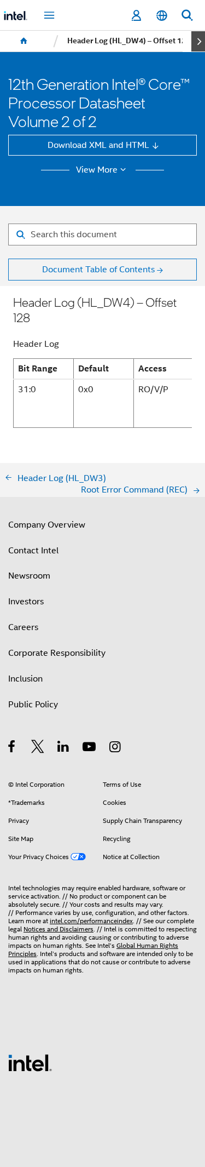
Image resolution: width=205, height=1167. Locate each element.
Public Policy (33, 704)
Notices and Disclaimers (58, 929)
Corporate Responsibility (57, 653)
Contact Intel (33, 550)
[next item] (198, 41)
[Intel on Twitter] (38, 748)
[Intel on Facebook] (12, 748)
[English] (161, 16)
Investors (26, 601)
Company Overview (46, 524)
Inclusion (25, 678)
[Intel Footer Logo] (30, 1062)
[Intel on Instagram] (115, 748)
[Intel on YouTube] (89, 748)
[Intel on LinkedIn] (63, 748)
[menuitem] (24, 41)
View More (97, 169)
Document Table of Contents (98, 269)
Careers (23, 627)
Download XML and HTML (98, 145)
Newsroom (29, 575)
